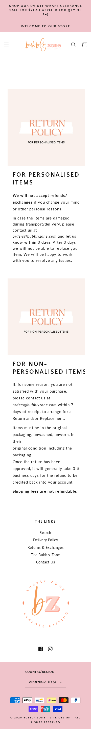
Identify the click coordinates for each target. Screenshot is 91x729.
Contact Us (45, 562)
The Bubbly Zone (45, 555)
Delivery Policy (45, 540)
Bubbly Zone (35, 717)
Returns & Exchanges (45, 547)
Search (45, 532)
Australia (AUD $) (42, 682)
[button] (6, 44)
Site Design (60, 717)
